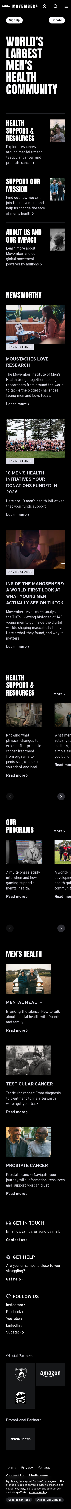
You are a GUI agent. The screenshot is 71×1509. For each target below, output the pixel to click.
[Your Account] (44, 6)
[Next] (61, 796)
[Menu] (66, 6)
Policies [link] (43, 1467)
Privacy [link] (27, 1467)
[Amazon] (50, 1374)
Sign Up (14, 20)
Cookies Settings (19, 1500)
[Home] (20, 6)
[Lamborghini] (20, 1374)
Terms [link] (11, 1467)
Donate (57, 20)
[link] (59, 694)
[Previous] (10, 796)
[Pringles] (20, 1397)
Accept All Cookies (49, 1500)
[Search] (55, 6)
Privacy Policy (38, 1492)
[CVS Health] (20, 1439)
